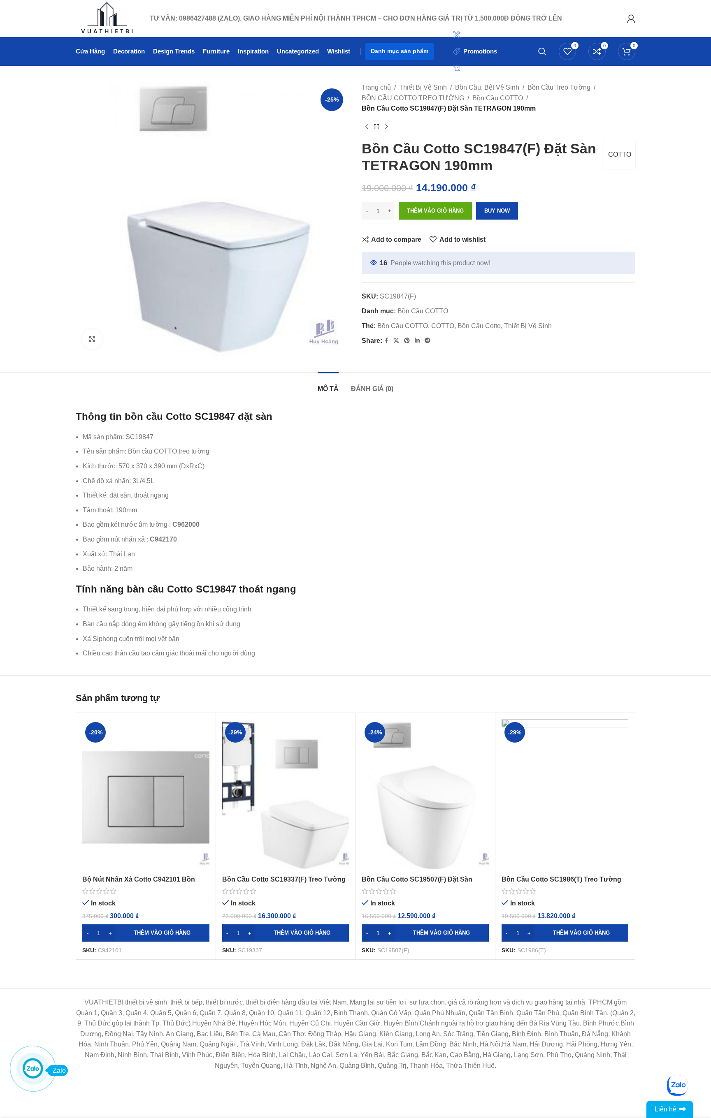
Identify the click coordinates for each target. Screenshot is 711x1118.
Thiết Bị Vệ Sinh (423, 87)
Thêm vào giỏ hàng (435, 211)
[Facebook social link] (386, 340)
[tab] (328, 384)
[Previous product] (367, 127)
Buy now (497, 211)
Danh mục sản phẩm (399, 51)
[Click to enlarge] (92, 339)
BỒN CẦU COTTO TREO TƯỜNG (413, 98)
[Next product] (386, 127)
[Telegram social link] (427, 340)
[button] (145, 933)
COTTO (619, 154)
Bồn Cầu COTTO (497, 98)
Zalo (59, 1070)
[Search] (542, 51)
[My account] (631, 18)
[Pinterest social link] (407, 340)
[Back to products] (376, 127)
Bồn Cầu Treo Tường (558, 87)
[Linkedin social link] (417, 340)
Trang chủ (376, 87)
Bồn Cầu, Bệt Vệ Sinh (487, 87)
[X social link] (396, 340)
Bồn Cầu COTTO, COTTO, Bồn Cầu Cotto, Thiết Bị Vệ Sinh (464, 325)
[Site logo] (109, 17)
